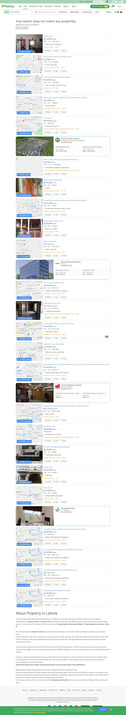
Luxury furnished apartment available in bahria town (60, 570)
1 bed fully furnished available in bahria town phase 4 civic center (65, 529)
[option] (29, 43)
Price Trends (76, 690)
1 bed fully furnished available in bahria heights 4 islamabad (63, 549)
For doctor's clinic (49, 426)
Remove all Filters (22, 28)
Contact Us (88, 1)
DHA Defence (80, 665)
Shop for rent (48, 118)
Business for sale (36, 6)
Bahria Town (71, 665)
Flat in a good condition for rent (54, 283)
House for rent (48, 36)
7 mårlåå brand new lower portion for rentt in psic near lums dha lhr (65, 200)
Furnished (48, 6)
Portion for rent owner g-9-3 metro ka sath (57, 57)
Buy (20, 6)
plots (30, 621)
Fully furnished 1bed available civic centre (57, 590)
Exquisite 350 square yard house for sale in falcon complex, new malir (66, 406)
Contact (33, 690)
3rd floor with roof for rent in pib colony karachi (59, 323)
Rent (25, 6)
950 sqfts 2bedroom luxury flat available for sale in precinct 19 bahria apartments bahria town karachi (76, 364)
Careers (99, 690)
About (25, 690)
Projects (58, 6)
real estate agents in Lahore (60, 680)
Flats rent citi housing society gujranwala (57, 447)
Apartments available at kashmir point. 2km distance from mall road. (65, 97)
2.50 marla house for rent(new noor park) (57, 77)
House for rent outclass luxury (53, 221)
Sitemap (84, 690)
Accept (103, 709)
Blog (81, 1)
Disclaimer (62, 690)
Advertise (92, 690)
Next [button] (108, 149)
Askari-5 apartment (50, 241)
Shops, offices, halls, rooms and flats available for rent (61, 159)
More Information (40, 712)
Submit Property (99, 6)
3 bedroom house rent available (54, 344)
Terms (53, 690)
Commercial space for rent (52, 303)
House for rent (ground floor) (53, 180)
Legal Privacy (43, 690)
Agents (66, 6)
